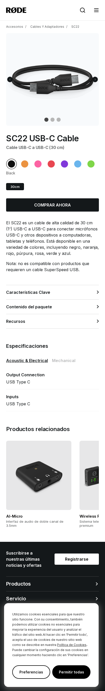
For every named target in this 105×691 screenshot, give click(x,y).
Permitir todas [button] (71, 672)
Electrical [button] (27, 360)
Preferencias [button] (31, 672)
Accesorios (14, 27)
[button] (96, 10)
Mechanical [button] (63, 360)
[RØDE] (16, 10)
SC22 (75, 27)
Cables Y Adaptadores (47, 27)
